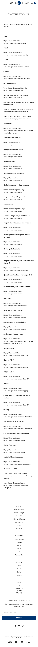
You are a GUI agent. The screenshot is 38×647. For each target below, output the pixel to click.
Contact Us (19, 522)
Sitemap (19, 528)
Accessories (19, 555)
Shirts (19, 545)
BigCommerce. (22, 638)
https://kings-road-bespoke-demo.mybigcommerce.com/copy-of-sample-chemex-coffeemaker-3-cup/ (19, 341)
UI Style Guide (19, 509)
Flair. (31, 636)
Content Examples (19, 513)
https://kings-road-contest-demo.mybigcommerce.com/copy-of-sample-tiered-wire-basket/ (19, 130)
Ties (19, 552)
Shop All (19, 542)
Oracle (19, 565)
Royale (19, 569)
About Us (19, 516)
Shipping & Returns (19, 519)
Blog (19, 525)
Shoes (19, 548)
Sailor (19, 572)
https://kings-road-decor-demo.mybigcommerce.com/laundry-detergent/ (16, 485)
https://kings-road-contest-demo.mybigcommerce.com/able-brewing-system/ (18, 475)
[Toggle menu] (3, 3)
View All (19, 575)
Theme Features (19, 539)
